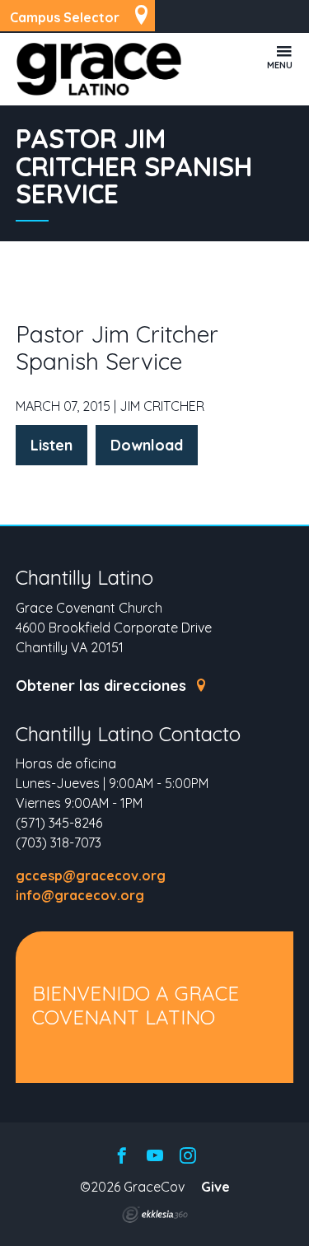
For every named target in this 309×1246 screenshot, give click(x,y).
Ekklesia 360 (155, 1214)
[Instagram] (188, 1156)
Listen (51, 445)
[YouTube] (155, 1156)
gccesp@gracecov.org (91, 875)
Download (146, 445)
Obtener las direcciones (103, 686)
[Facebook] (122, 1156)
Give (215, 1186)
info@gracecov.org (80, 895)
